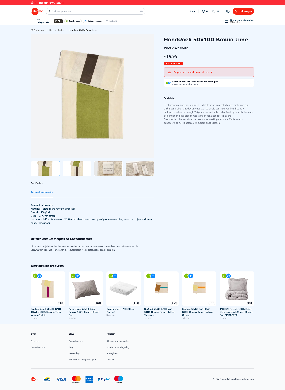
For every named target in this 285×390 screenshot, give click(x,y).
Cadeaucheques (94, 21)
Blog (192, 11)
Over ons (35, 341)
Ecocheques (74, 21)
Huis (51, 30)
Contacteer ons (38, 347)
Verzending (74, 353)
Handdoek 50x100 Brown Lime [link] (83, 30)
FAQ (71, 347)
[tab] (45, 168)
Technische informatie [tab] (42, 192)
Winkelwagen (245, 11)
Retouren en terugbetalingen (82, 359)
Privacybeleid (113, 353)
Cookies (110, 359)
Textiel (61, 30)
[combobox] (205, 11)
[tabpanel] (92, 96)
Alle (60, 21)
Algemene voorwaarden (118, 341)
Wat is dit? (113, 21)
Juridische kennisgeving (118, 347)
